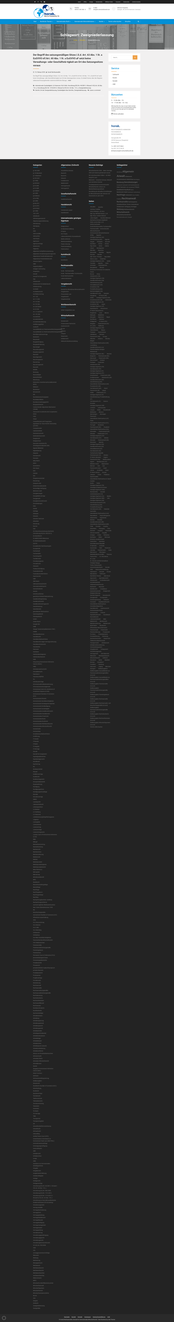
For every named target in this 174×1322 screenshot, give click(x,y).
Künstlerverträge (38, 796)
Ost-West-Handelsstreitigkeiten (42, 937)
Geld (129, 185)
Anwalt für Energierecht (40, 276)
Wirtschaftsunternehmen (124, 214)
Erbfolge (35, 511)
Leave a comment (95, 90)
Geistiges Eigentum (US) (97, 500)
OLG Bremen (36, 925)
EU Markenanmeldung (67, 229)
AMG (34, 264)
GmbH (35, 619)
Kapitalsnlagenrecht (39, 759)
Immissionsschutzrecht (40, 669)
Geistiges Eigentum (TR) (97, 485)
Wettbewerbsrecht (38, 1268)
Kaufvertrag (36, 764)
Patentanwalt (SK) (103, 440)
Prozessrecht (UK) (95, 386)
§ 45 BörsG (36, 195)
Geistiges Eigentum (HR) (97, 405)
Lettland (92, 407)
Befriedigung (136, 179)
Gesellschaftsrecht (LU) (97, 347)
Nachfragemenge (38, 894)
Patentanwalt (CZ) (95, 455)
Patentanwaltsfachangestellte (42, 947)
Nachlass (36, 897)
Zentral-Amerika (136, 2)
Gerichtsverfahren (38, 594)
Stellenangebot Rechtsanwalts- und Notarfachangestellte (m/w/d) (100, 704)
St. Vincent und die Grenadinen (99, 561)
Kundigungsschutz (38, 789)
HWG (34, 666)
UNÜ (34, 1151)
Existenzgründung (95, 599)
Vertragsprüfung (38, 1230)
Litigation (36, 819)
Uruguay (100, 530)
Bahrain (92, 466)
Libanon (92, 474)
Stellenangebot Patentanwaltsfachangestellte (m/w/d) (99, 690)
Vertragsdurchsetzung (39, 1210)
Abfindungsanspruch (39, 218)
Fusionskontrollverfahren (40, 573)
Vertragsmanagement (39, 1225)
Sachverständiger (38, 1013)
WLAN (35, 1295)
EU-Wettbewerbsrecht (39, 541)
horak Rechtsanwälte (54, 72)
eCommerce (36, 465)
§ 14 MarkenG (37, 175)
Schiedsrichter (37, 1043)
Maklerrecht (93, 621)
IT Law (63, 328)
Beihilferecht (93, 589)
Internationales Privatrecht (41, 716)
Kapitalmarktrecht (95, 614)
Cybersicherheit (37, 431)
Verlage (35, 1178)
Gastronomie (37, 576)
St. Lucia (92, 558)
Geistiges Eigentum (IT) (97, 394)
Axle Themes (111, 1319)
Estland (102, 360)
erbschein (36, 521)
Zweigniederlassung (85, 88)
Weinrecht (36, 1255)
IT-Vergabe (36, 746)
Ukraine (106, 455)
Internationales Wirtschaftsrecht (42, 726)
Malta (99, 410)
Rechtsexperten (132, 202)
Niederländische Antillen (97, 554)
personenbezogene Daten (40, 957)
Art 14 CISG (36, 301)
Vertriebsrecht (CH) (95, 438)
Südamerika (126, 2)
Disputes (35, 453)
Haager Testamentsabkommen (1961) (44, 629)
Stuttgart (93, 668)
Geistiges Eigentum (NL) (97, 353)
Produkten (119, 198)
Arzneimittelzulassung (39, 321)
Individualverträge (38, 681)
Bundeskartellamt (38, 399)
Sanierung (105, 636)
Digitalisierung (37, 450)
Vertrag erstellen (38, 1207)
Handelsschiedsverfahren (40, 639)
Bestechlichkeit (37, 377)
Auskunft (35, 327)
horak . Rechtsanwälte (67, 271)
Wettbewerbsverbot (38, 1273)
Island (104, 390)
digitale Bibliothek (38, 448)
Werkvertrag (36, 1260)
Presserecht (36, 965)
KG (34, 766)
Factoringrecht (37, 556)
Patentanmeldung (66, 246)
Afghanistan (105, 464)
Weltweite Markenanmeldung (69, 341)
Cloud (34, 419)
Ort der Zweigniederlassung (48, 90)
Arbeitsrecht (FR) (95, 364)
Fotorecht (93, 602)
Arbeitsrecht (36, 281)
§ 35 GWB (36, 185)
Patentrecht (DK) (104, 358)
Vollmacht (116, 74)
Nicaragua (102, 552)
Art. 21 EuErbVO (38, 311)
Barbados (93, 537)
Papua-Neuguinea (105, 515)
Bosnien (109, 353)
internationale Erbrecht (39, 698)
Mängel (35, 842)
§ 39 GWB (36, 188)
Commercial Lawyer (66, 210)
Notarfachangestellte (39, 912)
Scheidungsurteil (38, 1028)
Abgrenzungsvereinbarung (40, 221)
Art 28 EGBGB (37, 306)
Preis (133, 195)
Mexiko (109, 496)
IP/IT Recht (64, 234)
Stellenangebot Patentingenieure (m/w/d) (99, 695)
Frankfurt (93, 664)
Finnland (92, 362)
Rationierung (37, 983)
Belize (100, 537)
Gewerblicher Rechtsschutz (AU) (99, 513)
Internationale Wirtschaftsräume (84, 21)
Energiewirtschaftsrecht (40, 501)
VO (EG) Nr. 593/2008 (39, 1245)
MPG (34, 879)
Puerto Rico (93, 556)
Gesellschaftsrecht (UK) (97, 379)
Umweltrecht (36, 1128)
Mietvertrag (36, 874)
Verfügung (127, 206)
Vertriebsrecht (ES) (95, 451)
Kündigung (36, 786)
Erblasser (36, 513)
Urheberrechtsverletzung (97, 645)
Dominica (102, 541)
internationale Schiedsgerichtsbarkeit (44, 703)
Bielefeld (107, 660)
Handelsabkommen (38, 634)
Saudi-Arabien (94, 476)
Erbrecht (35, 516)
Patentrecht (104, 630)
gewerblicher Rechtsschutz (41, 611)
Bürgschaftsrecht (38, 404)
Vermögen (134, 206)
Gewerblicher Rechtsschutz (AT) (99, 418)
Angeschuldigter (38, 266)
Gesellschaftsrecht (38, 601)
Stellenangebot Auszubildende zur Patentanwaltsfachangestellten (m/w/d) (100, 673)
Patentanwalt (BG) (103, 356)
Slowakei (92, 440)
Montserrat (93, 552)
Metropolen (36, 872)
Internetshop (37, 731)
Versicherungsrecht (38, 1205)
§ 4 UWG (35, 193)
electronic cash (37, 491)
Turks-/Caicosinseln (96, 565)
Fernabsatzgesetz (38, 561)
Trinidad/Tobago (95, 563)
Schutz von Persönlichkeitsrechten (43, 1053)
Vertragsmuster (37, 1227)
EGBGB (35, 473)
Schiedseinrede (37, 1031)
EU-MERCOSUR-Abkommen (41, 538)
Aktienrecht (36, 246)
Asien (79, 2)
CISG (34, 416)
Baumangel (36, 347)
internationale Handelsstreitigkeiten (43, 701)
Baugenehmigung (38, 342)
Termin (129, 204)
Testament (36, 1106)
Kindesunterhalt (37, 769)
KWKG (35, 799)
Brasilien (99, 520)
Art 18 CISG (36, 304)
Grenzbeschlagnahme (96, 606)
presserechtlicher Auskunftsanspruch (44, 968)
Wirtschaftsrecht (38, 1290)
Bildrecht (35, 387)
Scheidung (36, 1018)
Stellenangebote (103, 668)
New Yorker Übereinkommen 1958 (43, 907)
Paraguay (102, 528)
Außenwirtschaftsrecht (96, 584)
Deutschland (93, 360)
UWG (34, 1161)
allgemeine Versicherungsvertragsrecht (44, 254)
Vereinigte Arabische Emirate (98, 487)
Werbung (35, 1258)
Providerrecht (37, 980)
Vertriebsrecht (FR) (95, 369)
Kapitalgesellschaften (39, 756)
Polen (91, 420)
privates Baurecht (38, 970)
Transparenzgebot (38, 1121)
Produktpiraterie (38, 973)
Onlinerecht (36, 932)
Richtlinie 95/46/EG (38, 1008)
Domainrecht (37, 455)
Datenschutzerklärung (102, 569)
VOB (34, 1247)
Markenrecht (36, 849)
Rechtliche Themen (46, 21)
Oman (99, 474)
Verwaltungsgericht (38, 1237)
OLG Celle (64, 85)
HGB (34, 659)
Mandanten (93, 573)
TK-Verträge (36, 1113)
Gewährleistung (37, 606)
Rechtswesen (37, 1005)
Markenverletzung (38, 854)
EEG (34, 470)
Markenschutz (37, 852)
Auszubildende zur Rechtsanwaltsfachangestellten (47, 332)
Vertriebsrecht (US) (95, 509)
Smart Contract (37, 1073)
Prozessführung (95, 636)
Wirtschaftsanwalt (38, 1285)
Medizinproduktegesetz (40, 864)
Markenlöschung (38, 847)
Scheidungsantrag (38, 1020)
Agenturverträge (38, 243)
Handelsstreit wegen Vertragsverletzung (44, 641)
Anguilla (104, 532)
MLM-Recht (93, 625)
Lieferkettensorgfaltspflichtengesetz (43, 817)
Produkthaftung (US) (96, 507)
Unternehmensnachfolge (40, 1143)
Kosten (115, 78)
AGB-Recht (36, 238)
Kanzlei (101, 21)
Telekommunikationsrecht (97, 640)
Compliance (103, 589)
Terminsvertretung (38, 1103)
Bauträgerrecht (37, 357)
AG (34, 228)
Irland (105, 388)
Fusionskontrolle (38, 571)
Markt (126, 192)
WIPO (34, 1280)
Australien (93, 511)
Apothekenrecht (103, 578)
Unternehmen (135, 204)
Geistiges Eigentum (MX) (97, 498)
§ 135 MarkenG (37, 173)
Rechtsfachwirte (38, 998)
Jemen (92, 470)
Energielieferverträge (39, 496)
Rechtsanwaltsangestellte (40, 990)
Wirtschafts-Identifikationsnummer (43, 1283)
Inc (34, 679)
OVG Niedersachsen (39, 942)
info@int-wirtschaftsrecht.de (101, 9)
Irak (98, 466)
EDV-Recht (36, 468)
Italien (92, 392)
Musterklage (36, 887)
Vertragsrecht (65, 188)
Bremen (92, 662)
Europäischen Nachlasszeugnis (42, 546)
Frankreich (101, 362)
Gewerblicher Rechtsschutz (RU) (99, 429)
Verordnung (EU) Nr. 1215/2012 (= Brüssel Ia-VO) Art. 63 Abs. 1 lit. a (57, 88)
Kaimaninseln (102, 550)
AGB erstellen (37, 233)
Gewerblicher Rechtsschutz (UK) (99, 384)
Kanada (102, 492)
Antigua (92, 535)
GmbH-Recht (37, 621)
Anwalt (35, 274)
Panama (109, 554)
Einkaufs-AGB (37, 483)
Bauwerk (35, 367)
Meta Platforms (37, 869)
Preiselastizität (37, 962)
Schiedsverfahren (38, 1051)
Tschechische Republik (96, 453)
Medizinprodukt (37, 862)
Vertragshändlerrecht (39, 1217)
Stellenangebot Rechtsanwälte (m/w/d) (99, 700)
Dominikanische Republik (97, 543)
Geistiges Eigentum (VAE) (97, 489)
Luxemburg (93, 345)
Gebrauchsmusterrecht (39, 584)
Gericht (37, 90)
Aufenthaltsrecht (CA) (96, 494)
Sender (35, 1066)
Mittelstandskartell (38, 877)
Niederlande (93, 351)
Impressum (36, 674)
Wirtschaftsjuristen (38, 1288)
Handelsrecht (37, 636)
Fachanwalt (36, 551)
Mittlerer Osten (109, 2)
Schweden (93, 431)
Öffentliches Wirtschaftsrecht (98, 627)
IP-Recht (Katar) (95, 472)
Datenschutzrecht (38, 433)
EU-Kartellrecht (37, 536)
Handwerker (36, 646)
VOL (34, 1250)
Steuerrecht (36, 1083)
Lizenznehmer (37, 824)
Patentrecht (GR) (105, 375)
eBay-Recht (36, 460)
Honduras (108, 548)
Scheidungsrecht (38, 1025)
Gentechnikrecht (38, 588)
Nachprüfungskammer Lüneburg (42, 899)
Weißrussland (107, 459)
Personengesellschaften (40, 960)
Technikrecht (36, 1096)
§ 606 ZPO (36, 203)
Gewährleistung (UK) (96, 381)
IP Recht (63, 231)
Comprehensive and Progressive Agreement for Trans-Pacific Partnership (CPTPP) (44, 424)
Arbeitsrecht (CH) (103, 433)
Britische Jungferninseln (97, 539)
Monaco (101, 412)
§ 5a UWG (36, 198)
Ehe (34, 475)
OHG (34, 920)
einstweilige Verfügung (39, 488)
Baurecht (35, 354)
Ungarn (105, 457)
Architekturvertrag (38, 294)
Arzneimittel (36, 316)
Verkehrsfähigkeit (38, 1176)
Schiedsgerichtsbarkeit (39, 1033)
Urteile (35, 1158)
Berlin (100, 660)
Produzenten (37, 975)
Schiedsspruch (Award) (40, 1046)
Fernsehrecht (37, 563)
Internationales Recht (63, 21)
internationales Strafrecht (40, 721)
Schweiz (92, 433)
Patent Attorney (65, 244)
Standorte (93, 660)
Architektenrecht (38, 291)
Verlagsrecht (36, 1181)
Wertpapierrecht (37, 1263)
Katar (107, 470)
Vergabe (35, 1168)
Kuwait (104, 472)
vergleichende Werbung (39, 1173)
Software (35, 1075)
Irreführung (36, 736)
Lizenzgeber (36, 822)
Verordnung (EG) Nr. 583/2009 (42, 1190)
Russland (106, 427)
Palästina (106, 474)
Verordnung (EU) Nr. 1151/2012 (42, 1193)
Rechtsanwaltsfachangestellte (42, 993)
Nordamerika (99, 2)
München (108, 666)
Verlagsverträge (37, 1183)
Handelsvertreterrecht (39, 644)
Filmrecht (36, 566)
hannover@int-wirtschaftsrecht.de (123, 151)
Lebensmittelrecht (38, 804)
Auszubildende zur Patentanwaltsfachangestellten (47, 329)
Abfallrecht (36, 216)
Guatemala (93, 548)
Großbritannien (94, 377)
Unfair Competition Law (68, 310)
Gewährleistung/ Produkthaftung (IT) (99, 398)
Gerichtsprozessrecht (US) (97, 502)
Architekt (35, 289)
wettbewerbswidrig (38, 1275)
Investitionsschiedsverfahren (41, 734)
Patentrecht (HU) (95, 459)
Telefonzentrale (37, 1098)
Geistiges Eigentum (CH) (97, 435)
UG (34, 1123)
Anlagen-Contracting (39, 269)
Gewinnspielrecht (38, 614)
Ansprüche (36, 271)
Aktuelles (128, 21)
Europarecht (36, 548)
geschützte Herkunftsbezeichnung (43, 596)
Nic (34, 910)
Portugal (92, 425)
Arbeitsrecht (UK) (107, 377)
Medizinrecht (64, 183)
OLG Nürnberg (37, 930)
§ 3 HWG (35, 180)
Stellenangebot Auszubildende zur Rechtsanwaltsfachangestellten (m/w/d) (100, 679)
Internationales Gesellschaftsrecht (43, 711)
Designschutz (37, 441)
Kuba (110, 550)
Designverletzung (95, 593)
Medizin (35, 859)
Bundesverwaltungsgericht (41, 402)
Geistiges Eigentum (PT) (97, 373)
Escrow (35, 526)
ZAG (34, 1298)
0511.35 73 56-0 (118, 146)
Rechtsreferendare (38, 1000)
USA (108, 498)
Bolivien (92, 520)
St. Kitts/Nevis (104, 556)
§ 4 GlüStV (36, 191)
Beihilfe (35, 369)
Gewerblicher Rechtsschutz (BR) (99, 524)
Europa (91, 2)
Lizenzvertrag (37, 827)
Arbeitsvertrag (37, 286)
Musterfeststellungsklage (40, 884)
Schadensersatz (37, 1015)
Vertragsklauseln (38, 1220)
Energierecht (36, 498)
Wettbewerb (36, 1265)
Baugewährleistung (38, 344)
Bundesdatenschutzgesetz (41, 397)
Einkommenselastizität (39, 486)
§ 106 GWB (36, 170)
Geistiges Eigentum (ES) (97, 444)
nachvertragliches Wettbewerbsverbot (44, 905)
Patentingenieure (38, 950)
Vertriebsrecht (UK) (95, 388)
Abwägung (36, 226)
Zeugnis (35, 1300)
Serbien (106, 438)
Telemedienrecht (38, 1101)
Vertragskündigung (38, 1222)
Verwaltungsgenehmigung (40, 1235)
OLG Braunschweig (38, 922)
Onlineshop (36, 935)
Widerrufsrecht (37, 1278)
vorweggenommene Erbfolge (41, 1253)
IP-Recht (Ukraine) (95, 457)
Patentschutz (37, 952)
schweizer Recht (38, 1058)
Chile (91, 526)
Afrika (85, 2)
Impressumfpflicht (38, 676)
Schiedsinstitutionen (39, 1036)
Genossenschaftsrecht (39, 586)
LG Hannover (57, 85)
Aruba (99, 535)
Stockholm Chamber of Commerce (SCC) (44, 1086)
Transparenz (36, 1118)
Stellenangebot (37, 1081)
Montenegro (93, 414)
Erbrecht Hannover (38, 518)
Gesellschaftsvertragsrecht (41, 604)
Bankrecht (36, 337)
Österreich (93, 416)
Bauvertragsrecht (38, 364)
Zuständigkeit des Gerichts (65, 90)
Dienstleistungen (131, 182)
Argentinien (103, 517)
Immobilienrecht (37, 671)
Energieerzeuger (37, 493)
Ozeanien (118, 2)
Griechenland (94, 375)
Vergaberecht (37, 1170)
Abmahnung (36, 223)
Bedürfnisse (130, 179)
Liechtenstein (102, 407)
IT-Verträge (36, 749)
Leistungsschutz (38, 807)
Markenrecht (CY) (102, 461)
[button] (4, 1318)
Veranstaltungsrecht (96, 647)
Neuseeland (93, 515)
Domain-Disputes (95, 595)
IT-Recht (35, 744)
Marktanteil (130, 192)
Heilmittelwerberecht (39, 657)
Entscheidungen (37, 503)
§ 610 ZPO (36, 206)
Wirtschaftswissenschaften (41, 1293)
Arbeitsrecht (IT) (101, 392)
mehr (69, 80)
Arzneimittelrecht (38, 319)
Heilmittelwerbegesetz (39, 654)
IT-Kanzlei (36, 741)
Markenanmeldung (66, 241)
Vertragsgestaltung (38, 1215)
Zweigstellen (36, 1308)
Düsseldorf (100, 662)
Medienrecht (36, 857)
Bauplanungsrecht (38, 352)
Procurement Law (66, 294)
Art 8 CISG (36, 309)
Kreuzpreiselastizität (39, 781)
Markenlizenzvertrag (39, 844)
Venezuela (108, 530)
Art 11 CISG (36, 299)
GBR (34, 578)
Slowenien (93, 442)
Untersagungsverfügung (40, 1146)
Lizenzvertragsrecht (39, 832)
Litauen (92, 410)
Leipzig (101, 666)
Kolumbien (93, 528)
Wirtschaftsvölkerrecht (122, 217)
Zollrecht (105, 658)
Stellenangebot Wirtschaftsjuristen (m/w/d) (100, 723)
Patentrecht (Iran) (95, 468)
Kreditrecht (36, 776)
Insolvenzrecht (65, 326)
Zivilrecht (35, 1303)
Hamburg (101, 664)
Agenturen (36, 241)
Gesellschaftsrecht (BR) (97, 522)
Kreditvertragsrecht (38, 779)
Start (35, 21)
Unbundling (36, 1133)
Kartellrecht (36, 761)
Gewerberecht (37, 609)
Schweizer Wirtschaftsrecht (41, 1061)
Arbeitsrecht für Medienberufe (41, 284)
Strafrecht (36, 1091)
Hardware (36, 651)
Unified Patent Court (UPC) (41, 1136)
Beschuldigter (37, 374)
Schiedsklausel (37, 1041)
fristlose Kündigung (38, 568)
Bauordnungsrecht (38, 349)
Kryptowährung (37, 784)
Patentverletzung (95, 632)
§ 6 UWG (35, 201)
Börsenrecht (36, 392)
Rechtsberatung (37, 995)
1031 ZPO (36, 213)
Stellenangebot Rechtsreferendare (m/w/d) (100, 719)
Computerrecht (37, 428)
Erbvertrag (36, 523)
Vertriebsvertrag (38, 1232)
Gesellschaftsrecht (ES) (97, 446)
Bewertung (36, 379)
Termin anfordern (118, 114)
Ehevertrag (36, 481)
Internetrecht (37, 729)
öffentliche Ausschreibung (40, 917)
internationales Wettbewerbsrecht (43, 723)
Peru (108, 528)
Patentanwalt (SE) (104, 431)
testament (36, 1108)
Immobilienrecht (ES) (96, 448)
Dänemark (93, 358)
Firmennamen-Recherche (68, 323)
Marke (132, 189)
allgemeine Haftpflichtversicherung (43, 251)
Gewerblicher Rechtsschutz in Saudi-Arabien (100, 480)
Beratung (36, 372)
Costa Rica (93, 541)
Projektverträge (37, 978)
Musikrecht (36, 882)
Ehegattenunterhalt (38, 478)
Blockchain (36, 389)
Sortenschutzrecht (95, 638)
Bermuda (107, 537)
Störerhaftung (37, 1088)
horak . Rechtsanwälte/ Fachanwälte (71, 273)
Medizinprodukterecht (39, 867)
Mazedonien (106, 410)
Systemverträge (37, 1093)
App (34, 279)
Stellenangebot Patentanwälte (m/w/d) (99, 685)
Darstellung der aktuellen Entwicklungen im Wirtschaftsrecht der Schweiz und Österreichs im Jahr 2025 (100, 193)
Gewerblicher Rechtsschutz (98, 604)
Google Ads (36, 624)
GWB (34, 626)
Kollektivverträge (38, 774)
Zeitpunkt (130, 217)
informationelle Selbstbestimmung (43, 684)
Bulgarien (93, 356)
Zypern (92, 461)
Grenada (101, 545)
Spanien (101, 442)
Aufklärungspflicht (38, 324)
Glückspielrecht (37, 616)
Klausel (35, 771)
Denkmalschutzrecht (39, 436)
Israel (105, 468)
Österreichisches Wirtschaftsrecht (43, 940)
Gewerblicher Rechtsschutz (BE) (99, 343)
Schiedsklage (37, 1038)
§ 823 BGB (36, 208)
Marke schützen (65, 239)
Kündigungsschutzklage (40, 792)
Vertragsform (37, 1212)
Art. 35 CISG (36, 314)
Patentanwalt (94, 630)
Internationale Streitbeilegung (41, 706)
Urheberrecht (37, 1153)
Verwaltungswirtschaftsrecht (41, 1242)
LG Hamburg (37, 812)
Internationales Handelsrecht (41, 713)
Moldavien (93, 412)
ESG (34, 528)
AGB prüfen (36, 236)
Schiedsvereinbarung (39, 1048)
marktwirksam (137, 192)
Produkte (137, 195)
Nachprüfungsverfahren (40, 902)
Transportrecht (94, 643)
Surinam (92, 530)
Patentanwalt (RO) (95, 427)
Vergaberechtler (65, 299)
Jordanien (100, 470)
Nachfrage (36, 889)
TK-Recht (35, 1111)
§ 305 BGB (36, 183)
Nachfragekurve (37, 892)
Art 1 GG (35, 296)
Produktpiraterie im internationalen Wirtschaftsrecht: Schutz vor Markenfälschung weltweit (99, 187)
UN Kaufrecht (37, 1131)
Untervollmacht (37, 1148)
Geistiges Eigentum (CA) (97, 496)
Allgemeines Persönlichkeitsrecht (42, 258)
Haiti (100, 548)
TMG (34, 1116)
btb (34, 394)
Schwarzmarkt (37, 1056)
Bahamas (106, 535)
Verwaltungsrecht (38, 1240)
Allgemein (36, 248)
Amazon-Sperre (37, 261)
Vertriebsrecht (105, 653)
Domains (35, 458)
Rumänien (101, 425)
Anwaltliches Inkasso (67, 170)
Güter (118, 187)
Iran (103, 466)
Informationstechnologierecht (41, 686)
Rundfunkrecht (37, 1010)
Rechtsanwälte (37, 988)
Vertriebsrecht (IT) (95, 401)
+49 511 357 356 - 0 (80, 9)
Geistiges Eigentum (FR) (97, 366)
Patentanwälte (37, 945)
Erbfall (35, 508)
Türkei (98, 483)
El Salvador (93, 545)
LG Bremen (36, 809)
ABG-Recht (107, 576)
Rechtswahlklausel (38, 1003)
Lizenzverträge (37, 829)
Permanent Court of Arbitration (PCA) (44, 955)
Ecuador (98, 526)
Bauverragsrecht (38, 359)
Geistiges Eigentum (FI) (97, 371)
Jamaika (92, 550)
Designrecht (36, 438)
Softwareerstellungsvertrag (41, 1078)
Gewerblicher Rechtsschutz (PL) (99, 423)
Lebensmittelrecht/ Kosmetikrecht (71, 236)
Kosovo (105, 401)
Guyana (105, 526)
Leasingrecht (37, 802)
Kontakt (115, 81)
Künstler (35, 794)
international (131, 187)
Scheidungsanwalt (38, 1023)
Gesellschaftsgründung (40, 599)
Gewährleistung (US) (96, 504)
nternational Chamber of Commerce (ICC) (45, 915)
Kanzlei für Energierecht (40, 754)
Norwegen (103, 414)
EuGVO (35, 543)
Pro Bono (93, 634)
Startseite (67, 1317)
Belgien (92, 341)
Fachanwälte (37, 553)
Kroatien (92, 403)
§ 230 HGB (36, 178)
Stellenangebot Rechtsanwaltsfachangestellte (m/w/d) (99, 710)
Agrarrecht (93, 578)
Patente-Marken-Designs (97, 349)
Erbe (34, 506)
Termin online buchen (114, 21)
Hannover (36, 649)
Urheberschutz (37, 1156)
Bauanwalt (36, 339)
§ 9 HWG (35, 211)
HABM (35, 631)
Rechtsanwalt (37, 985)
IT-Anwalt (36, 739)
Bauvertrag (36, 362)
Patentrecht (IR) (95, 390)
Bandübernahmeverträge (40, 334)
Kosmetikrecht (94, 617)
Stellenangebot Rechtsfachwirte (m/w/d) (99, 715)
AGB (114, 84)
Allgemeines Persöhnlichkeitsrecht (43, 256)
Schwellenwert (37, 1063)
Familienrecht (37, 558)
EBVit (34, 463)
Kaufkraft (127, 190)
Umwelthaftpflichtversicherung (42, 1126)
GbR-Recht (36, 581)
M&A (34, 839)
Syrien (92, 483)
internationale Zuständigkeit (43, 85)
